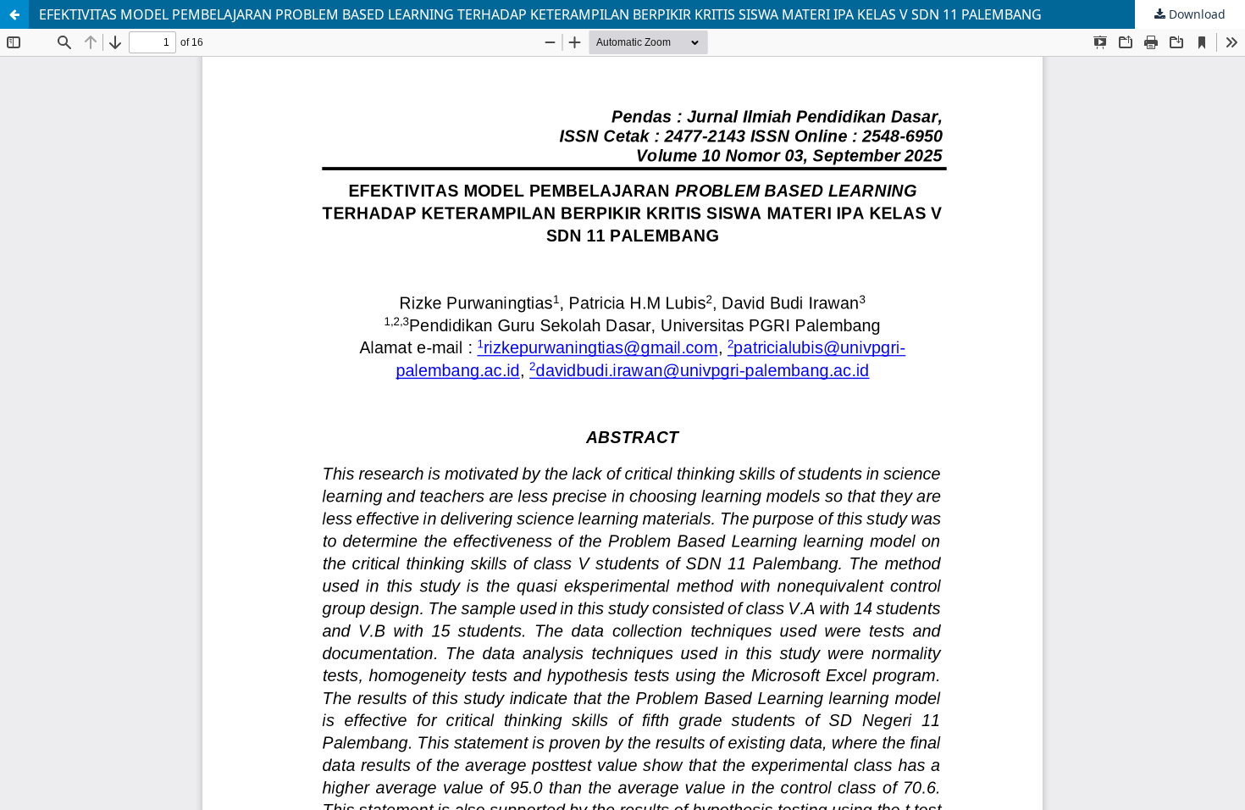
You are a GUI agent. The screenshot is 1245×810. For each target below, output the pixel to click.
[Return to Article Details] (14, 14)
